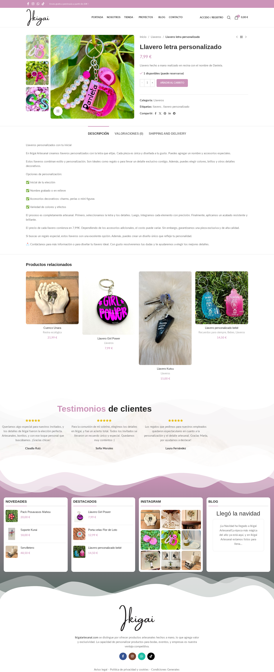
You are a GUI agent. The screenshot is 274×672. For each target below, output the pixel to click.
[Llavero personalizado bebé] (221, 297)
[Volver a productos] (241, 37)
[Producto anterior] (237, 37)
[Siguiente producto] (246, 37)
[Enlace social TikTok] (43, 4)
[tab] (98, 131)
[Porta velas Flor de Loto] (79, 534)
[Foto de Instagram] (150, 519)
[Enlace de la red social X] (160, 113)
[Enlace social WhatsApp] (37, 4)
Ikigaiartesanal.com (86, 637)
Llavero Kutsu (165, 368)
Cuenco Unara (52, 327)
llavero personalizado (176, 106)
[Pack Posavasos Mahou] (12, 516)
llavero (157, 106)
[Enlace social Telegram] (174, 113)
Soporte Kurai (29, 529)
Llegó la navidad (238, 513)
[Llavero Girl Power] (108, 303)
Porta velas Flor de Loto (102, 529)
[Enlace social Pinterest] (165, 113)
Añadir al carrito (172, 83)
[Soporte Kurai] (12, 534)
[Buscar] (229, 17)
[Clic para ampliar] (58, 111)
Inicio (143, 37)
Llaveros (156, 37)
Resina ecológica (52, 332)
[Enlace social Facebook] (28, 4)
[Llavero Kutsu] (165, 318)
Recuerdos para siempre (212, 332)
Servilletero (27, 547)
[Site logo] (38, 17)
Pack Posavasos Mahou (36, 511)
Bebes (230, 332)
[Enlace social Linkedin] (169, 113)
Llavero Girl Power (108, 338)
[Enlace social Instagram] (32, 4)
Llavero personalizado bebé (221, 327)
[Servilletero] (12, 552)
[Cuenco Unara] (52, 297)
